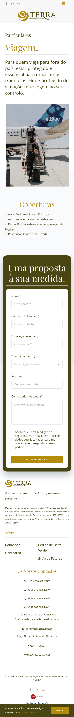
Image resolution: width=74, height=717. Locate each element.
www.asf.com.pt (12, 522)
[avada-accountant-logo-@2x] (37, 12)
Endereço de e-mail (25, 336)
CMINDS (37, 680)
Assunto (16, 376)
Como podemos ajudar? (27, 396)
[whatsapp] (12, 3)
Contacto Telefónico (25, 316)
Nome (16, 296)
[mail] (18, 3)
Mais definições (26, 712)
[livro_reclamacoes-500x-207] (37, 695)
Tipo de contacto (23, 356)
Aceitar (60, 710)
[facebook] (6, 3)
